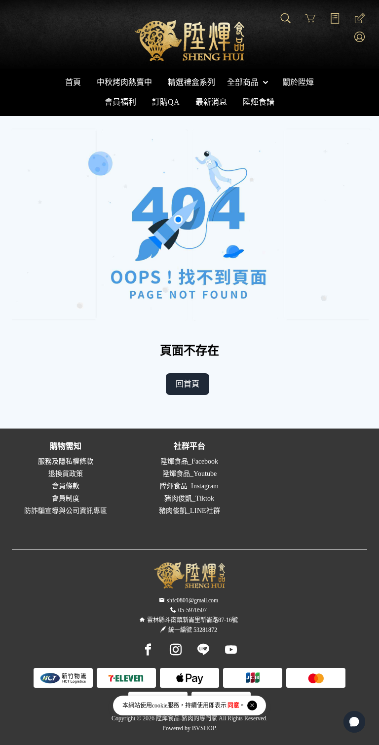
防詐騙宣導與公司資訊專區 (65, 510)
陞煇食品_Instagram (189, 486)
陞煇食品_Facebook (189, 461)
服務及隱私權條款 (65, 461)
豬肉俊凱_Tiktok (189, 498)
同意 (233, 705)
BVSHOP (204, 728)
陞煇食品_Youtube (189, 473)
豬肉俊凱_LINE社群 (189, 510)
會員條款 (65, 486)
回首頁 (187, 384)
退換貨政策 (65, 473)
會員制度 (65, 498)
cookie (159, 705)
